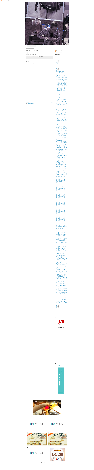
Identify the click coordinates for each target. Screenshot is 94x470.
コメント (57, 51)
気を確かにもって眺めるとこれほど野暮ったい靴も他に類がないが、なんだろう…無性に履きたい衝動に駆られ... (61, 293)
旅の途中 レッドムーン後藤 (59, 186)
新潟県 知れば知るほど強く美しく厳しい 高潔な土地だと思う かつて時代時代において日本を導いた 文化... (61, 150)
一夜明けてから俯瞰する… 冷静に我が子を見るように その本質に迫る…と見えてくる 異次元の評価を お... (61, 85)
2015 (56, 311)
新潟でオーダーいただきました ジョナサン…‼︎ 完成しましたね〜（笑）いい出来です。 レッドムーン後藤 (61, 72)
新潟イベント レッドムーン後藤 (60, 179)
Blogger (54, 462)
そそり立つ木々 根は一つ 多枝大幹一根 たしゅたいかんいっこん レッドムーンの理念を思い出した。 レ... (61, 147)
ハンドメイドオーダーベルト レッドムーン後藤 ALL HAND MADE (61, 168)
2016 (56, 62)
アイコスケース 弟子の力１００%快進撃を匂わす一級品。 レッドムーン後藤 (61, 288)
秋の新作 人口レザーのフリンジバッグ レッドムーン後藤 (61, 140)
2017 (56, 61)
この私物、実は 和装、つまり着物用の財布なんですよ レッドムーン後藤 (61, 126)
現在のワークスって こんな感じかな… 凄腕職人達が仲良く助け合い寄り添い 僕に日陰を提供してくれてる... (61, 145)
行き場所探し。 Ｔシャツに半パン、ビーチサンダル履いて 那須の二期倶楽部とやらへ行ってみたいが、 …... (61, 290)
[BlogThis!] (39, 56)
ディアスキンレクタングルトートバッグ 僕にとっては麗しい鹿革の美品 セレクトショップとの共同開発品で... (61, 264)
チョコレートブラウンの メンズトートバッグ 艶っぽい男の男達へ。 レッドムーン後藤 (61, 233)
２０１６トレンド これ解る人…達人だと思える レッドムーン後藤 (61, 253)
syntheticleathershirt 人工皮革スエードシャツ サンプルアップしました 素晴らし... (61, 100)
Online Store (57, 57)
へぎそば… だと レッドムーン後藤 (60, 172)
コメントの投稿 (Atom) (31, 103)
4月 (56, 306)
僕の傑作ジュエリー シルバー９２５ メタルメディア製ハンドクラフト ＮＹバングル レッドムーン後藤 (61, 281)
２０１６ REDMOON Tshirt (59, 276)
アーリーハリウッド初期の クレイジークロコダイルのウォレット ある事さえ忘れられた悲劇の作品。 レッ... (61, 275)
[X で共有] (40, 56)
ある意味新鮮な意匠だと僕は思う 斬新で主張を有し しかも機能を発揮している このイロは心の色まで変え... (61, 88)
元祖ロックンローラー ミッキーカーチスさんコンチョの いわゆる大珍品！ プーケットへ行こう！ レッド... (61, 272)
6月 (56, 70)
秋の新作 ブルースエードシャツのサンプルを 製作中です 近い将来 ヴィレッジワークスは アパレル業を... (61, 115)
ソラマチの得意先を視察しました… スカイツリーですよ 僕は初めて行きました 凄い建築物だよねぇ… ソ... (61, 262)
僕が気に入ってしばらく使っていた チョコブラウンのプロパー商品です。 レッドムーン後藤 (61, 90)
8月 (56, 68)
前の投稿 (51, 102)
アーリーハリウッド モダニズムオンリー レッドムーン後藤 (61, 257)
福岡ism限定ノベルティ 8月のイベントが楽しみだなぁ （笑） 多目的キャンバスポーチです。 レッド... (61, 235)
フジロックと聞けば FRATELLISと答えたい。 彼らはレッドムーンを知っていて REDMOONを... (61, 286)
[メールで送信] (38, 56)
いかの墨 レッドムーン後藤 (59, 153)
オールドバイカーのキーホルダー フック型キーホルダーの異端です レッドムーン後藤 (61, 131)
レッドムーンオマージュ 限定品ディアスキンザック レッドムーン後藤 (61, 255)
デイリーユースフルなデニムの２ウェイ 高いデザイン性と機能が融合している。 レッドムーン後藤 (61, 110)
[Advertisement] (39, 94)
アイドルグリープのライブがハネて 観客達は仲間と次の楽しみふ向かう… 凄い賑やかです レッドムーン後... (61, 174)
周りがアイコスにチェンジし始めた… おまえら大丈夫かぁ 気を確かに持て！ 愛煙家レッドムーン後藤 (61, 171)
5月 (56, 305)
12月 (57, 63)
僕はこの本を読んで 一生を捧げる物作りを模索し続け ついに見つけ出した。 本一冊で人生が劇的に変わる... (61, 269)
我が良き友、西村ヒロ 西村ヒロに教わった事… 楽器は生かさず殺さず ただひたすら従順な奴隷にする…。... (61, 283)
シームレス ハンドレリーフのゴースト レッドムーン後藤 (61, 135)
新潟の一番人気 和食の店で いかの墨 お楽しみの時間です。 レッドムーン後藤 (61, 156)
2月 (56, 308)
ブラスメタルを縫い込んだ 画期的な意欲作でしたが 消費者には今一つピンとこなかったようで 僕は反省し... (61, 80)
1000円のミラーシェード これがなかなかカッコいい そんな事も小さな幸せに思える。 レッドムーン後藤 (61, 240)
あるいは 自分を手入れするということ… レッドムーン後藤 (61, 122)
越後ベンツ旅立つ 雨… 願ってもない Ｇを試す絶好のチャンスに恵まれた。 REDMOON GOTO (61, 247)
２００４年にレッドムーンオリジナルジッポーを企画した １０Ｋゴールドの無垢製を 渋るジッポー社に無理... (61, 104)
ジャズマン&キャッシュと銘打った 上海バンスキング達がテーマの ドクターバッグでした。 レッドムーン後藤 (61, 83)
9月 (56, 67)
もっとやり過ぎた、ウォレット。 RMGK (61, 302)
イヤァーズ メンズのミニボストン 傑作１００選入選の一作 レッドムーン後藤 (61, 267)
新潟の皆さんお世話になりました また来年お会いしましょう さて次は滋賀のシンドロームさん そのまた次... (61, 161)
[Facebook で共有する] (41, 56)
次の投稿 (27, 102)
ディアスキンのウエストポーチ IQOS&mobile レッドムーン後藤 (61, 230)
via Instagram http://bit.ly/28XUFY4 (60, 181)
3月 (56, 307)
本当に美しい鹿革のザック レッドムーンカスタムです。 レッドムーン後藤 (61, 92)
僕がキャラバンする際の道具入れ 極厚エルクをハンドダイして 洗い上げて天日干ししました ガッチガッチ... (61, 75)
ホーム (39, 102)
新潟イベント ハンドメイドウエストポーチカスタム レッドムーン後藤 (61, 164)
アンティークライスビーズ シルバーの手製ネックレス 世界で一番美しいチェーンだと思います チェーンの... (61, 120)
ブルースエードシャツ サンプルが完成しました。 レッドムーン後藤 (61, 102)
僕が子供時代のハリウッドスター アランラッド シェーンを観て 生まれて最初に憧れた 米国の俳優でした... (61, 128)
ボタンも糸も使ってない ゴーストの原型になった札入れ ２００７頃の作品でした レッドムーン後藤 (61, 133)
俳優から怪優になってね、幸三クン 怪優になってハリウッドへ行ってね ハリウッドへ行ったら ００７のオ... (61, 259)
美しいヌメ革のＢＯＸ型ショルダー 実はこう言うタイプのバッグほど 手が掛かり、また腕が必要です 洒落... (61, 77)
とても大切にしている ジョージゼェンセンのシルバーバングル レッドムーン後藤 (61, 118)
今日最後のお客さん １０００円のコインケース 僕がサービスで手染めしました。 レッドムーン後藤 (61, 158)
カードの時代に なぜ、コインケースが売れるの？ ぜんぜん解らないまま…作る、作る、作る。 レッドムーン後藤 (61, 238)
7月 (56, 69)
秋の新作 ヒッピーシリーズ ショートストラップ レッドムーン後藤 (61, 249)
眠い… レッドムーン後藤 (59, 178)
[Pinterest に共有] (42, 56)
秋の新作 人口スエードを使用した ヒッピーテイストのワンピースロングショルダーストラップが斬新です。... (61, 251)
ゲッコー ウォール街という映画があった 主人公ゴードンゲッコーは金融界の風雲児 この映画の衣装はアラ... (61, 142)
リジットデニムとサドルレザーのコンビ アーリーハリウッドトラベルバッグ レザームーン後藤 (61, 113)
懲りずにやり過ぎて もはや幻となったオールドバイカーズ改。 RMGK (61, 301)
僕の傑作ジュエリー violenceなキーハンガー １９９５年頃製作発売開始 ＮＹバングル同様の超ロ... (61, 278)
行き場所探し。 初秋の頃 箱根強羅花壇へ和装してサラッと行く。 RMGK (61, 299)
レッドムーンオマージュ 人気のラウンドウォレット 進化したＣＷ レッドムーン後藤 (61, 138)
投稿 (56, 50)
